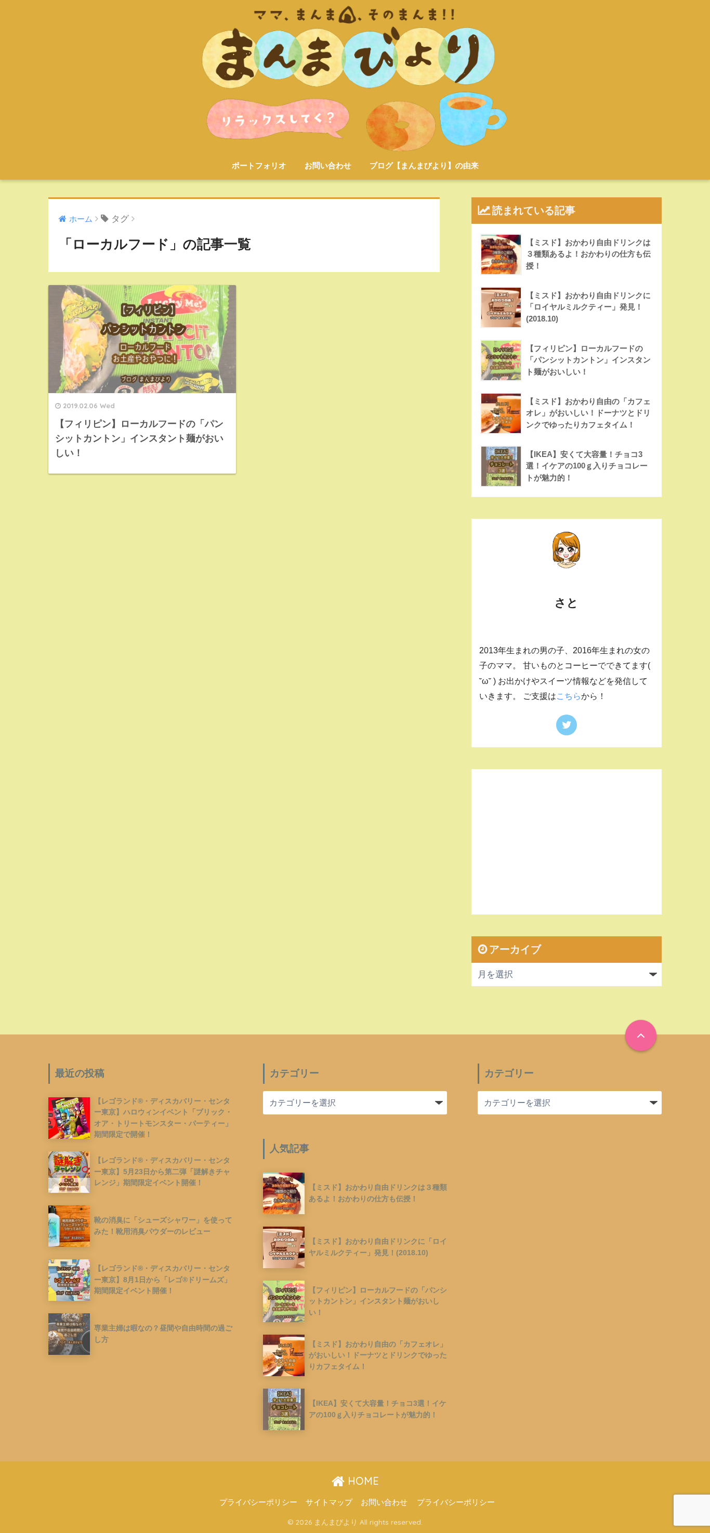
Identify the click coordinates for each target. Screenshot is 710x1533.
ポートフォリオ (259, 165)
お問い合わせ (328, 165)
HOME (362, 1480)
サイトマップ (329, 1502)
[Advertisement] (566, 842)
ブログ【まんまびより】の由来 (424, 165)
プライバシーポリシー (258, 1502)
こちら (568, 696)
